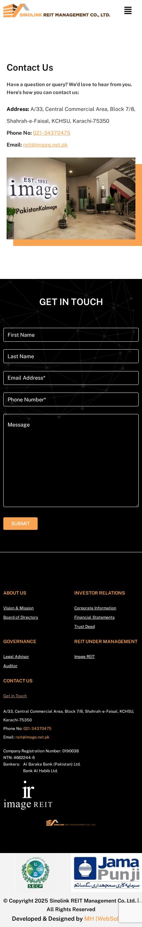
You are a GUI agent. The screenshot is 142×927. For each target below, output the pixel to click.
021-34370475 (51, 133)
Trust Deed (84, 626)
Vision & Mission (18, 608)
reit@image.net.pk (45, 145)
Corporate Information (95, 608)
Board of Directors (20, 617)
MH (89, 918)
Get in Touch (15, 696)
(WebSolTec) (112, 918)
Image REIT (84, 656)
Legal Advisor (16, 656)
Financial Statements (94, 617)
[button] (127, 11)
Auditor (10, 666)
